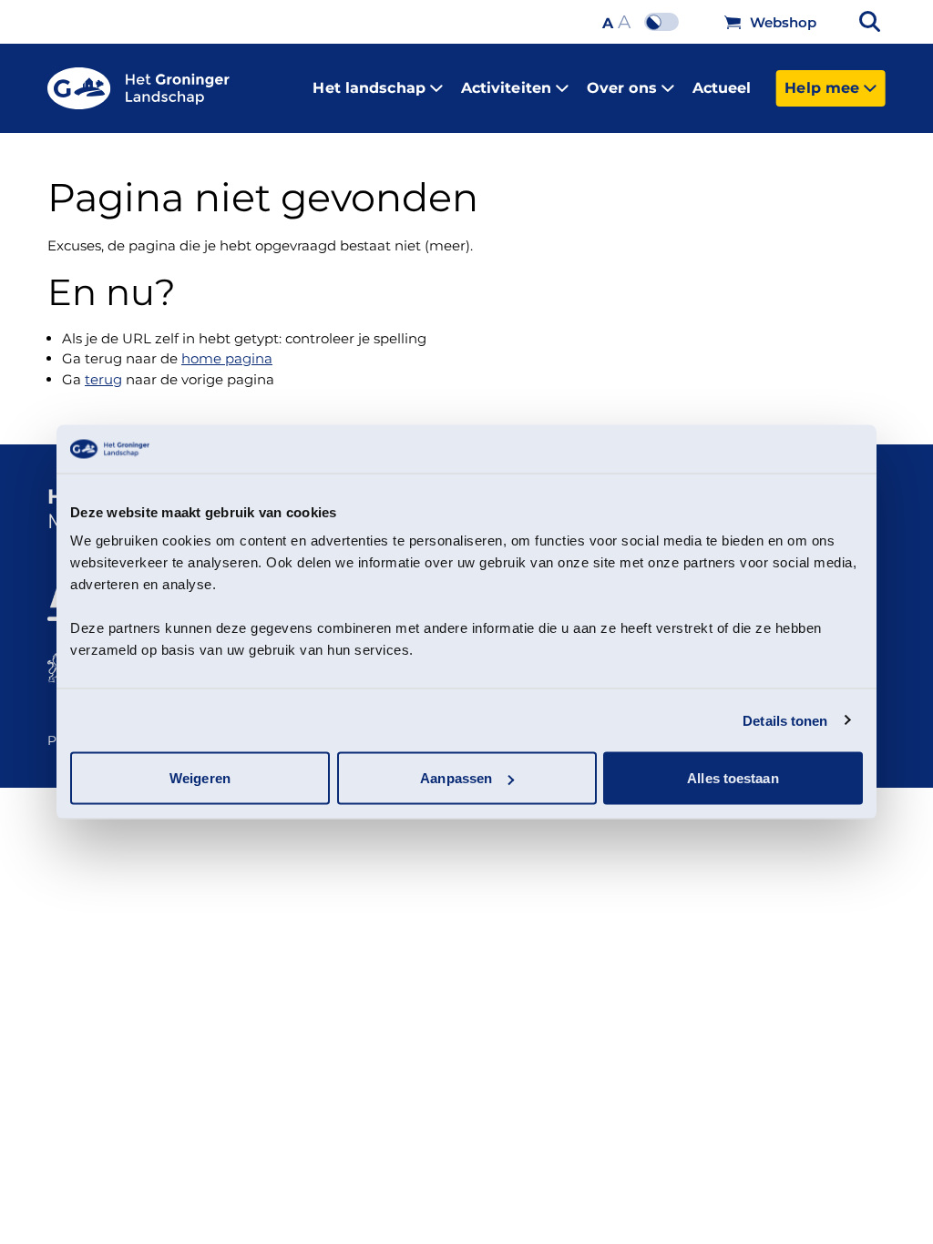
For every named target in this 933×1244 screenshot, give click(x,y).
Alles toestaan (732, 778)
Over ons (622, 88)
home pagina (226, 358)
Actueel (722, 88)
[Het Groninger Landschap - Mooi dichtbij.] (138, 88)
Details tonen (785, 720)
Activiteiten (506, 88)
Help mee (821, 88)
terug (103, 379)
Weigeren (200, 778)
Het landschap (369, 88)
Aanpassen (456, 778)
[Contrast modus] (666, 22)
